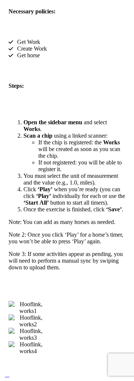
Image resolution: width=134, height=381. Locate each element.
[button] (15, 328)
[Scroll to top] (7, 374)
